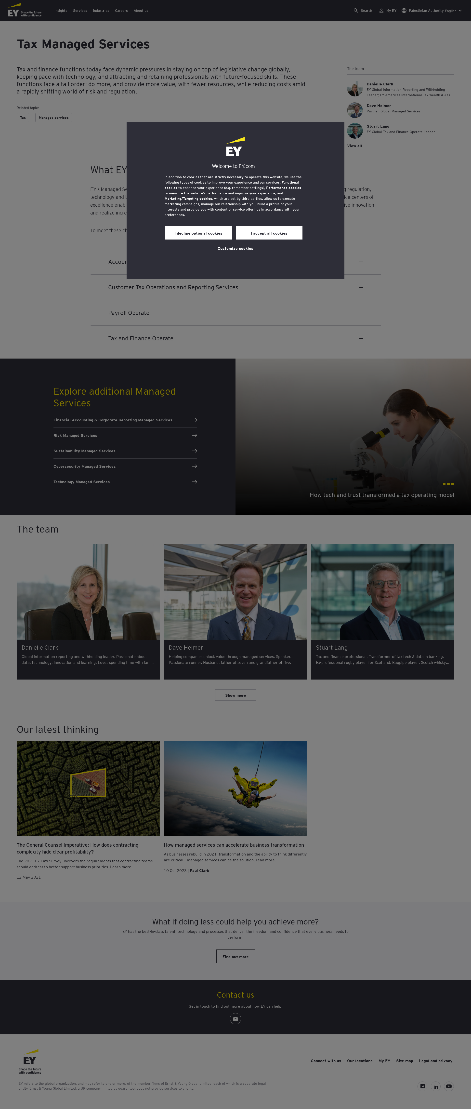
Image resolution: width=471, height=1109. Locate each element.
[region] (235, 200)
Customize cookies (235, 248)
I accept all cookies (269, 233)
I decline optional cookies (198, 233)
